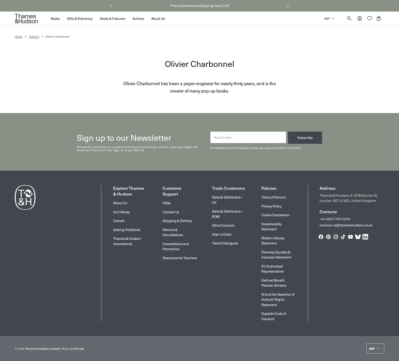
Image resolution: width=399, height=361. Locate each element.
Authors (34, 36)
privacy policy (248, 148)
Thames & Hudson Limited (42, 348)
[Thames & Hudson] (26, 18)
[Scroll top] (393, 355)
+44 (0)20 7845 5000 (335, 218)
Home (19, 36)
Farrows (78, 348)
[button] (111, 6)
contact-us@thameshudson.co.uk (346, 225)
